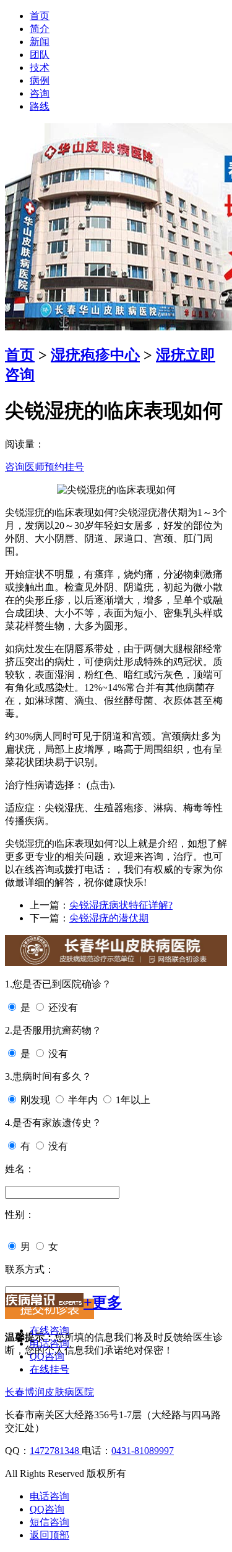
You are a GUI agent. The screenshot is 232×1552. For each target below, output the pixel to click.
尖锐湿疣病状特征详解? (121, 905)
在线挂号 (49, 1369)
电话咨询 (49, 1343)
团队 (39, 54)
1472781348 (56, 1450)
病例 (39, 80)
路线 (39, 106)
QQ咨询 (47, 1356)
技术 (39, 67)
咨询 (39, 93)
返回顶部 (49, 1535)
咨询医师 (25, 467)
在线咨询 (49, 1330)
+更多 (103, 1302)
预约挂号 (64, 467)
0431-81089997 (142, 1450)
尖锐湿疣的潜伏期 (108, 918)
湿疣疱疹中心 (95, 355)
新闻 (39, 41)
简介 (39, 28)
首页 (39, 15)
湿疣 (171, 355)
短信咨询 (49, 1522)
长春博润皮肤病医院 (49, 1392)
